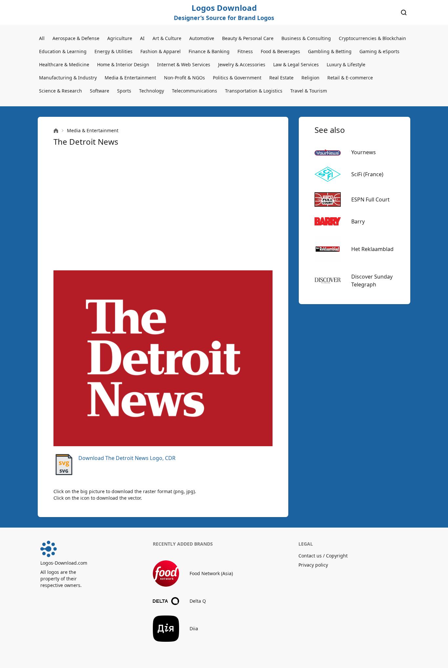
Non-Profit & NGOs (184, 77)
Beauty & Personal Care (248, 38)
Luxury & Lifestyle (346, 64)
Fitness (245, 51)
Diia (194, 628)
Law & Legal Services (296, 64)
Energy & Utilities (113, 51)
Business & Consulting (306, 38)
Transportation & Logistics (253, 91)
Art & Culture (167, 38)
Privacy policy (313, 565)
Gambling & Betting (330, 51)
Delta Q (198, 601)
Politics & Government (237, 77)
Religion (310, 77)
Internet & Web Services (183, 64)
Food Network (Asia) (211, 573)
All (42, 38)
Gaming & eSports (379, 51)
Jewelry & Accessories (241, 64)
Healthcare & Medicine (64, 64)
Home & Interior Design (123, 64)
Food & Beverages (280, 51)
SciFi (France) (367, 174)
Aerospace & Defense (75, 38)
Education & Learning (63, 51)
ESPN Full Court (370, 199)
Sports (124, 91)
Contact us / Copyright (323, 556)
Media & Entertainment (130, 77)
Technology (151, 91)
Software (99, 91)
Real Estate (281, 77)
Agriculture (119, 38)
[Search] (403, 12)
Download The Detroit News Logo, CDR (126, 458)
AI (142, 38)
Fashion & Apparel (160, 51)
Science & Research (60, 91)
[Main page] (55, 130)
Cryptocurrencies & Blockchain (372, 38)
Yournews (363, 152)
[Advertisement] (163, 209)
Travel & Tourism (308, 91)
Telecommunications (194, 91)
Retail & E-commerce (350, 77)
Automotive (201, 38)
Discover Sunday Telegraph (372, 280)
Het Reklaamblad (372, 249)
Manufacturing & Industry (68, 77)
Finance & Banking (209, 51)
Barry (358, 221)
